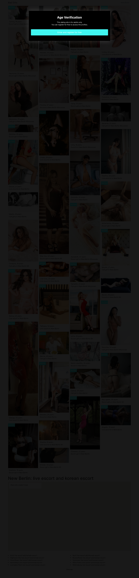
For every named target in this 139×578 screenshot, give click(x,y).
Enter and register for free (69, 32)
